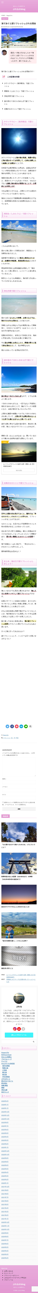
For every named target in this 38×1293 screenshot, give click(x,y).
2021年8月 (4, 1194)
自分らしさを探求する (19, 1287)
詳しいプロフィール (19, 1035)
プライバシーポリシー (11, 1275)
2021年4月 (4, 1208)
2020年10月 (5, 1229)
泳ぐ (12, 738)
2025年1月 (4, 1108)
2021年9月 (4, 1190)
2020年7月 (4, 1240)
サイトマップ (8, 1273)
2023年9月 (4, 1122)
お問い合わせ (8, 1271)
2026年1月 (4, 1105)
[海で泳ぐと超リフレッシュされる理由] (21, 726)
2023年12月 (5, 1115)
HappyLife (5, 735)
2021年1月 (4, 1219)
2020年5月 (4, 1247)
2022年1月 (4, 1183)
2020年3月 (4, 1254)
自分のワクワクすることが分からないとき (15, 907)
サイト (4, 794)
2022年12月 (5, 1151)
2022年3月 (4, 1176)
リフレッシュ (6, 738)
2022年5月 (4, 1169)
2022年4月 (4, 1172)
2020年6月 (4, 1244)
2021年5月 (4, 1204)
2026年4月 (4, 1101)
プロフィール (8, 1280)
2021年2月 (4, 1215)
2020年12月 (5, 1222)
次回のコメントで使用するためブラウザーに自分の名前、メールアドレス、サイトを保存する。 (18, 803)
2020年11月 (5, 1226)
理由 (17, 738)
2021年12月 (5, 1187)
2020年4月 (4, 1251)
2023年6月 (4, 1129)
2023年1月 (4, 1147)
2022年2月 (4, 1179)
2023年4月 (4, 1137)
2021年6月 (4, 1201)
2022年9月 (4, 1158)
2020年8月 (4, 1236)
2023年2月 (4, 1144)
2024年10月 (5, 1112)
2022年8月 (4, 1162)
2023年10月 (5, 1119)
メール (4, 787)
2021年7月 (4, 1197)
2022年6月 (4, 1165)
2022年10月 (5, 1154)
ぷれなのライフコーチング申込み (15, 1278)
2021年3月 (4, 1211)
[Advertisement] (19, 663)
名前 (4, 779)
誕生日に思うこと (7, 968)
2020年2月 (4, 1258)
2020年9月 (4, 1233)
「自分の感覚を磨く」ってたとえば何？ (14, 941)
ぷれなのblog (19, 9)
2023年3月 (4, 1140)
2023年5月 (4, 1133)
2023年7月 (4, 1126)
